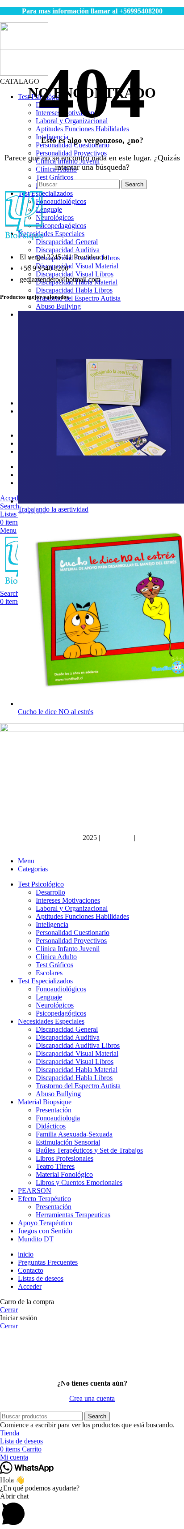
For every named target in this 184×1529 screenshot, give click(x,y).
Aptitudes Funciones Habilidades (82, 916)
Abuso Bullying (58, 306)
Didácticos (51, 1126)
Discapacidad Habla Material (76, 1069)
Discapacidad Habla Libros (74, 290)
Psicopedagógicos (61, 225)
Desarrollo (50, 892)
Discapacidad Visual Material (77, 266)
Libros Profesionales (64, 1158)
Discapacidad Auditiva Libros (78, 1045)
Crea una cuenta (92, 1398)
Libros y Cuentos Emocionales (79, 1182)
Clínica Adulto (56, 956)
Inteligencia (52, 924)
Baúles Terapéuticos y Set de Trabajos (89, 1150)
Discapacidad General (67, 242)
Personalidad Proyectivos (71, 940)
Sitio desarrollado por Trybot (40, 837)
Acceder (30, 1286)
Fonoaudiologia (58, 1118)
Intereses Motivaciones (68, 900)
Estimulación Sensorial (68, 1142)
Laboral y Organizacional (72, 908)
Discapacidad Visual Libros (74, 274)
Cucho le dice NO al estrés (55, 711)
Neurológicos (55, 217)
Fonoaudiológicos (61, 201)
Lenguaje (49, 209)
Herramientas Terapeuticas (73, 1215)
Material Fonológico (64, 1174)
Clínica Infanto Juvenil (68, 948)
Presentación (53, 1110)
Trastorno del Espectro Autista (78, 298)
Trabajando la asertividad (53, 509)
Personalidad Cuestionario (72, 932)
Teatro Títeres (55, 1166)
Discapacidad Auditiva (68, 250)
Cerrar (9, 1310)
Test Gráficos (54, 177)
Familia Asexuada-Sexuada (74, 1134)
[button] (92, 1510)
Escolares (49, 973)
